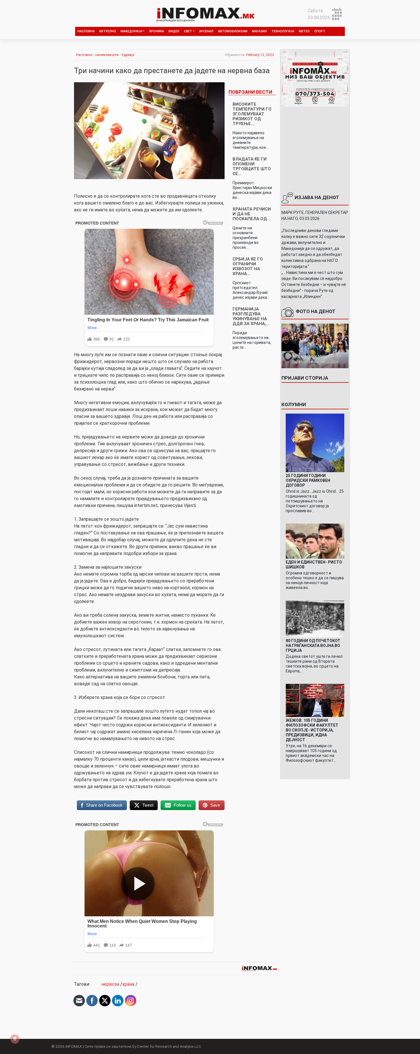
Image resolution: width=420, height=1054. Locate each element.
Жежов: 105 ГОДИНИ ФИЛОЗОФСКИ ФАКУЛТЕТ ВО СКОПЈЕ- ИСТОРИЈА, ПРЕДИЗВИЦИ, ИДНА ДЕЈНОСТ (312, 730)
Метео (304, 31)
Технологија (282, 31)
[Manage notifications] (14, 1039)
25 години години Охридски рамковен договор (308, 480)
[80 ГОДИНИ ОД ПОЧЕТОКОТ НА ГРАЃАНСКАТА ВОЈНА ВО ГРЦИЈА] (315, 618)
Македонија (131, 31)
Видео (174, 31)
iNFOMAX (73, 1046)
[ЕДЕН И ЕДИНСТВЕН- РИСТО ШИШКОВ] (315, 541)
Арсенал (206, 31)
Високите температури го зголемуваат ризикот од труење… (252, 114)
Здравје (127, 55)
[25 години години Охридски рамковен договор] (315, 442)
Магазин (259, 31)
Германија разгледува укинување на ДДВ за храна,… (251, 316)
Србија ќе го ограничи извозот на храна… (248, 266)
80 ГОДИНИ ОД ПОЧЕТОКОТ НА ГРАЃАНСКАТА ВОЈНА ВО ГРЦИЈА (313, 645)
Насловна (86, 31)
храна (128, 984)
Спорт (319, 31)
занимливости (107, 55)
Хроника (156, 31)
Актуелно (107, 31)
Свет (188, 31)
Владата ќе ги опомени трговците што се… (252, 166)
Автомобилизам (232, 31)
